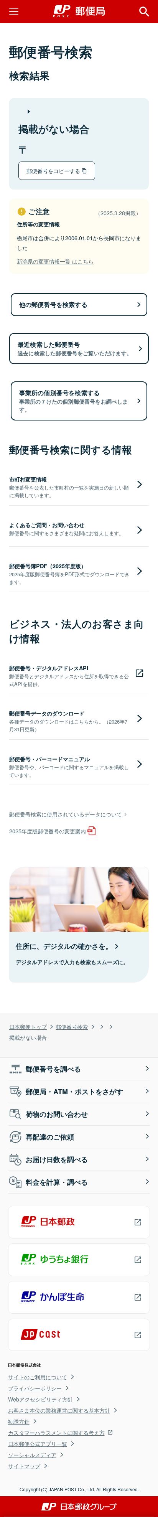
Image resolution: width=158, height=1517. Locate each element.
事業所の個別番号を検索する (73, 400)
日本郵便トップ (28, 1026)
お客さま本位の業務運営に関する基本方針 (59, 1410)
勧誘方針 (19, 1421)
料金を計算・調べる (57, 1182)
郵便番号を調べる (53, 1069)
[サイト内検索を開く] (144, 11)
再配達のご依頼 (50, 1137)
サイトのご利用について (37, 1377)
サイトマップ (24, 1466)
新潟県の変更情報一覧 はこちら (55, 261)
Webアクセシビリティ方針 (40, 1399)
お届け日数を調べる (57, 1159)
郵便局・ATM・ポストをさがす (74, 1092)
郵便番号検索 (72, 1026)
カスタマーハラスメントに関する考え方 (56, 1432)
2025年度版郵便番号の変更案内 (47, 831)
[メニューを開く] (13, 11)
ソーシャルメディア (32, 1455)
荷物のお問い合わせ (57, 1114)
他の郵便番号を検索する (53, 304)
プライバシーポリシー (35, 1388)
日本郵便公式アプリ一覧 (37, 1444)
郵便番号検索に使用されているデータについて (65, 814)
